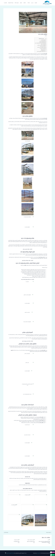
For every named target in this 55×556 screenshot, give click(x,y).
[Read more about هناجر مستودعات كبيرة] (31, 539)
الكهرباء (12, 350)
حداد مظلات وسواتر (28, 279)
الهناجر (46, 35)
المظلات (24, 2)
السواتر (21, 2)
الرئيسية (36, 2)
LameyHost (38, 553)
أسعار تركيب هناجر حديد (43, 48)
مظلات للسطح (27, 249)
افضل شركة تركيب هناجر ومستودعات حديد (40, 43)
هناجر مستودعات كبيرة (31, 541)
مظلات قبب (28, 341)
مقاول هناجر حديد (43, 39)
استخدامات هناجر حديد (43, 46)
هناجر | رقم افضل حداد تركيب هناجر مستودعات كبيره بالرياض (44, 542)
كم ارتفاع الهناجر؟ (43, 50)
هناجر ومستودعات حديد (43, 40)
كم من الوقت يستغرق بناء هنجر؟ (41, 51)
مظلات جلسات (23, 279)
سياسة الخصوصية (10, 2)
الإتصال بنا (5, 2)
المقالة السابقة (49, 532)
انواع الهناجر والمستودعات (42, 42)
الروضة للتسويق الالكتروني (10, 553)
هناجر (23, 249)
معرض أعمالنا (17, 2)
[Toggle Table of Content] (45, 38)
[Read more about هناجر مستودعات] (16, 539)
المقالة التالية (5, 532)
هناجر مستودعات (16, 541)
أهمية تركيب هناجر (43, 44)
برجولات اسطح (24, 341)
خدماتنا (29, 2)
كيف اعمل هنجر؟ (43, 49)
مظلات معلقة (28, 260)
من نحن (32, 2)
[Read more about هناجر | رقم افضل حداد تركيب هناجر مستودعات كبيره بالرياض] (49, 539)
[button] (27, 2)
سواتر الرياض (24, 260)
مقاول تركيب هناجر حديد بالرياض (41, 45)
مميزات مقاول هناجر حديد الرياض (41, 47)
